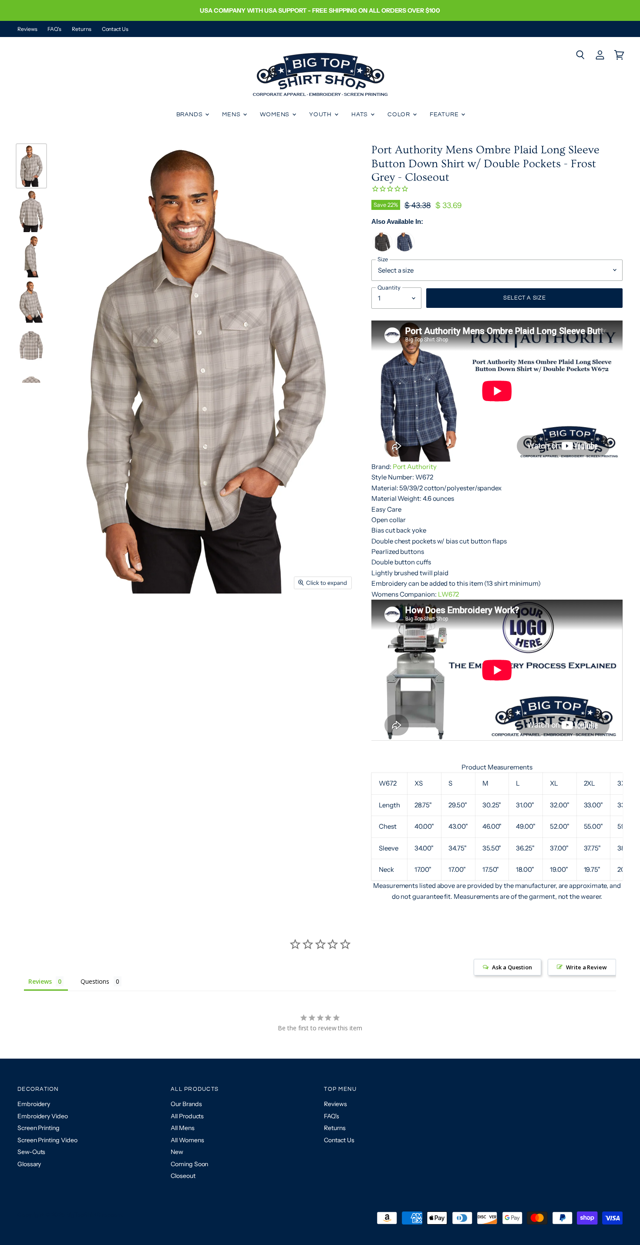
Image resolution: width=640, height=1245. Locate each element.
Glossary (29, 1164)
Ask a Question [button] (512, 967)
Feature (445, 114)
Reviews (27, 29)
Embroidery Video (42, 1116)
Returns (81, 29)
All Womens (187, 1140)
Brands (190, 114)
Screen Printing (38, 1128)
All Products (187, 1116)
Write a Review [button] (586, 967)
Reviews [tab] (39, 981)
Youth (321, 114)
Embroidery (33, 1104)
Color (399, 114)
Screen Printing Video (47, 1140)
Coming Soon (189, 1164)
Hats (360, 114)
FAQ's (54, 29)
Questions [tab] (95, 981)
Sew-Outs (31, 1152)
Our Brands (186, 1104)
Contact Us (115, 29)
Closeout (183, 1176)
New (177, 1152)
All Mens (182, 1128)
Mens (232, 114)
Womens (275, 114)
